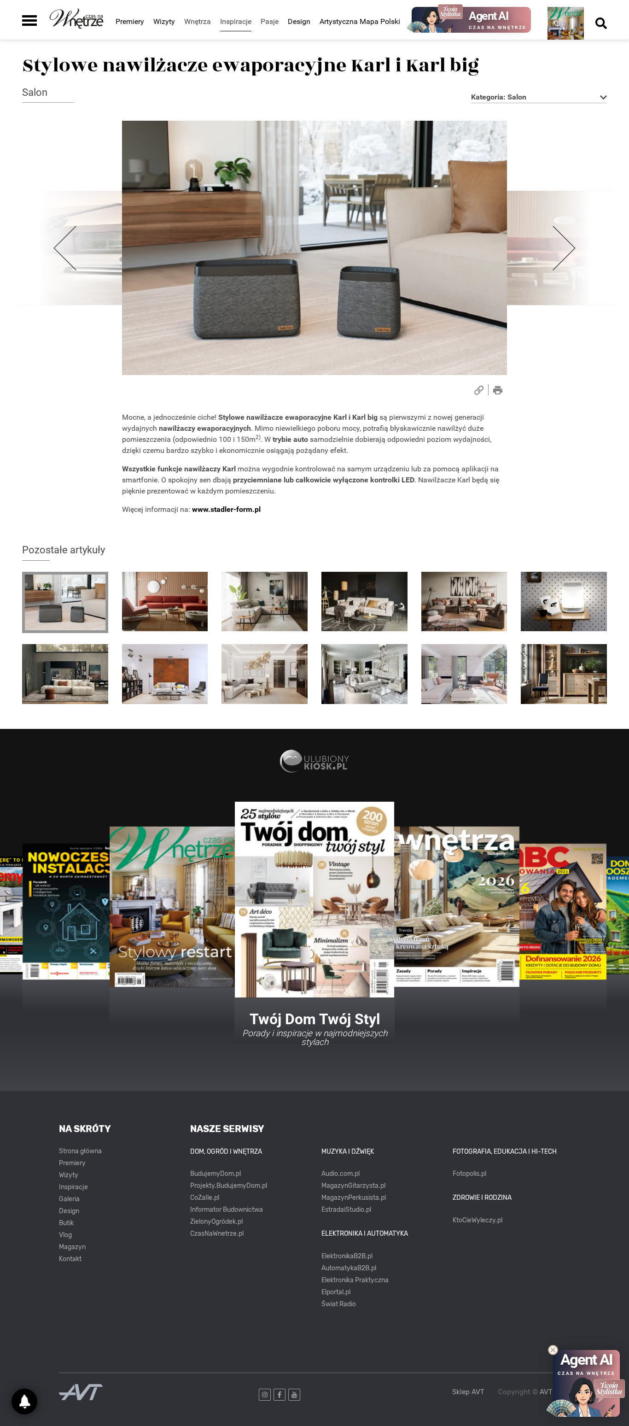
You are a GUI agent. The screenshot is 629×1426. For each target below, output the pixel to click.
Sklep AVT (468, 1392)
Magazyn (72, 1247)
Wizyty (164, 21)
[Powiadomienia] (24, 1401)
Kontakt (70, 1259)
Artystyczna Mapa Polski (360, 21)
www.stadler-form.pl (226, 509)
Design (299, 21)
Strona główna (80, 1151)
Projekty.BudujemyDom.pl (228, 1186)
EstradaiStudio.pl (346, 1210)
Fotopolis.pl (469, 1174)
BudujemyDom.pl (215, 1174)
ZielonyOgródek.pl (216, 1222)
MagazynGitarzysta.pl (353, 1186)
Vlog (65, 1235)
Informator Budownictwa (226, 1210)
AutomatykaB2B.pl (348, 1268)
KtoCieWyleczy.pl (477, 1220)
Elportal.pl (335, 1292)
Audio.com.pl (340, 1174)
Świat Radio (338, 1304)
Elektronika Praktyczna (355, 1280)
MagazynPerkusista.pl (353, 1198)
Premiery (130, 21)
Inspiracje (73, 1187)
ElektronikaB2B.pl (347, 1256)
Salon (34, 92)
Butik (66, 1223)
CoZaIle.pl (204, 1198)
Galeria (69, 1199)
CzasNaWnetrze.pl (217, 1234)
